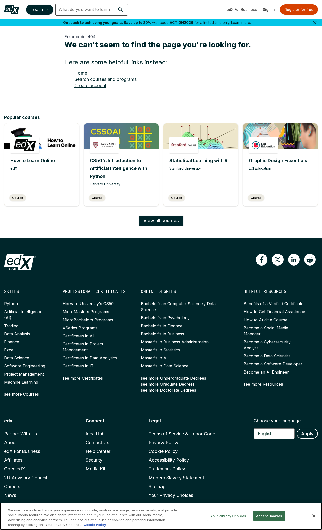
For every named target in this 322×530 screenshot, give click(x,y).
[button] (120, 9)
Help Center (98, 451)
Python (11, 303)
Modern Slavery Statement (176, 477)
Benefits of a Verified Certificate (273, 303)
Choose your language (277, 420)
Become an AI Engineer (266, 372)
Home (80, 73)
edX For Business (242, 9)
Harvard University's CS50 (88, 303)
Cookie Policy (163, 451)
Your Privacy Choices (171, 495)
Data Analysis (17, 333)
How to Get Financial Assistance (274, 311)
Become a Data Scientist (267, 355)
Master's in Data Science (164, 365)
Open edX (14, 468)
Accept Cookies (269, 516)
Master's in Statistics (160, 349)
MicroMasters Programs (86, 311)
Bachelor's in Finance (161, 325)
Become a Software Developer (273, 363)
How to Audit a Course (265, 319)
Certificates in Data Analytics (90, 357)
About (10, 442)
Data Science (16, 357)
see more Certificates (83, 378)
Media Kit (95, 468)
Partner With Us (20, 433)
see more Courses (21, 394)
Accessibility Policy (169, 460)
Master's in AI (154, 357)
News (10, 495)
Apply (307, 433)
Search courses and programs (105, 79)
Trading (11, 325)
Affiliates (13, 460)
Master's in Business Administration (175, 341)
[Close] (313, 515)
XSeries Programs (80, 327)
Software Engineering (24, 365)
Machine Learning (21, 382)
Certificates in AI (78, 335)
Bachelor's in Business (162, 333)
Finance (11, 341)
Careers (12, 486)
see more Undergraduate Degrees (173, 378)
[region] (161, 516)
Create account (90, 85)
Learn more (240, 22)
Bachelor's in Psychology (165, 317)
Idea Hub (95, 433)
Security (94, 460)
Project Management (24, 374)
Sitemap (157, 486)
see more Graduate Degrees (168, 384)
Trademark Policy (167, 468)
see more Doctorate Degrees (168, 390)
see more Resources (263, 384)
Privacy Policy (163, 442)
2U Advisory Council (25, 477)
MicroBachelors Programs (88, 319)
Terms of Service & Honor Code (182, 433)
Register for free (299, 9)
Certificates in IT (78, 365)
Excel (9, 349)
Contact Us (97, 442)
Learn (37, 9)
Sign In (269, 9)
